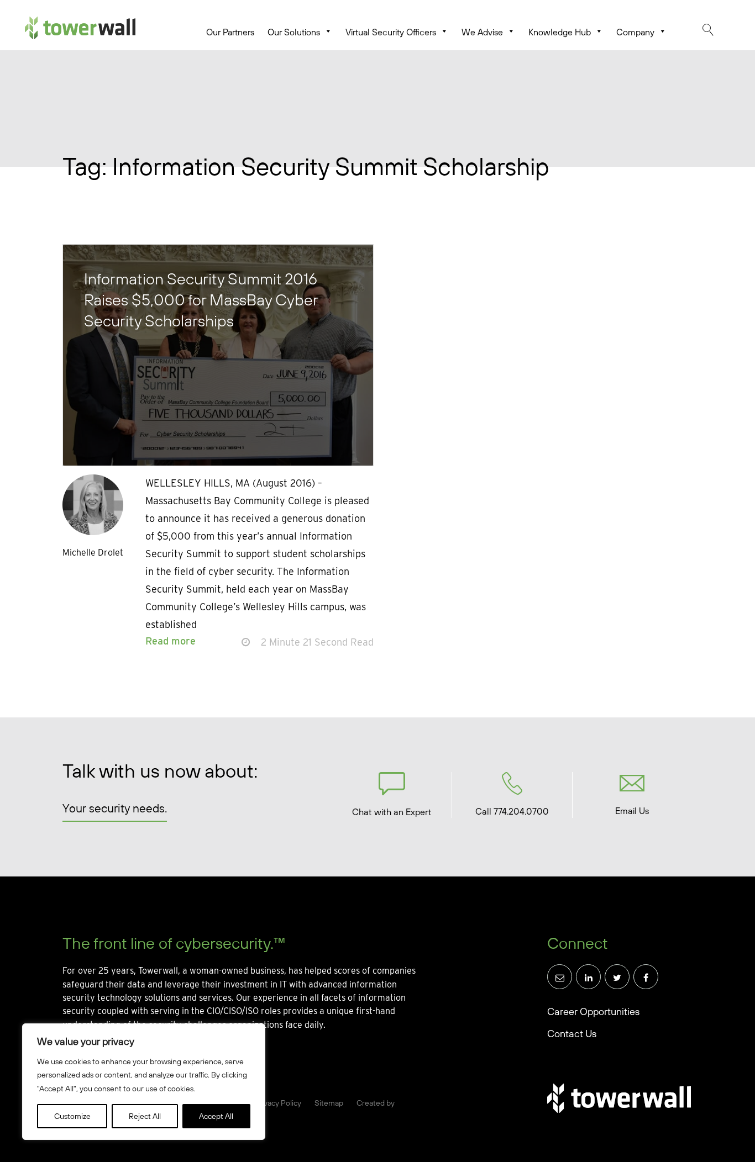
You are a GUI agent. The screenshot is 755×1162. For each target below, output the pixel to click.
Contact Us (571, 1033)
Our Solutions (294, 32)
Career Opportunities (593, 1011)
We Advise (482, 32)
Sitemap (328, 1103)
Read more (170, 641)
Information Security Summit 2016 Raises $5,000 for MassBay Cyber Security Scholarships (201, 299)
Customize (72, 1116)
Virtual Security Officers (390, 32)
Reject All (145, 1116)
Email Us (632, 810)
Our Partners (230, 32)
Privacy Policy (277, 1103)
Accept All (216, 1116)
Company (635, 32)
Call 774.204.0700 (512, 811)
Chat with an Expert (392, 811)
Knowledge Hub (559, 32)
